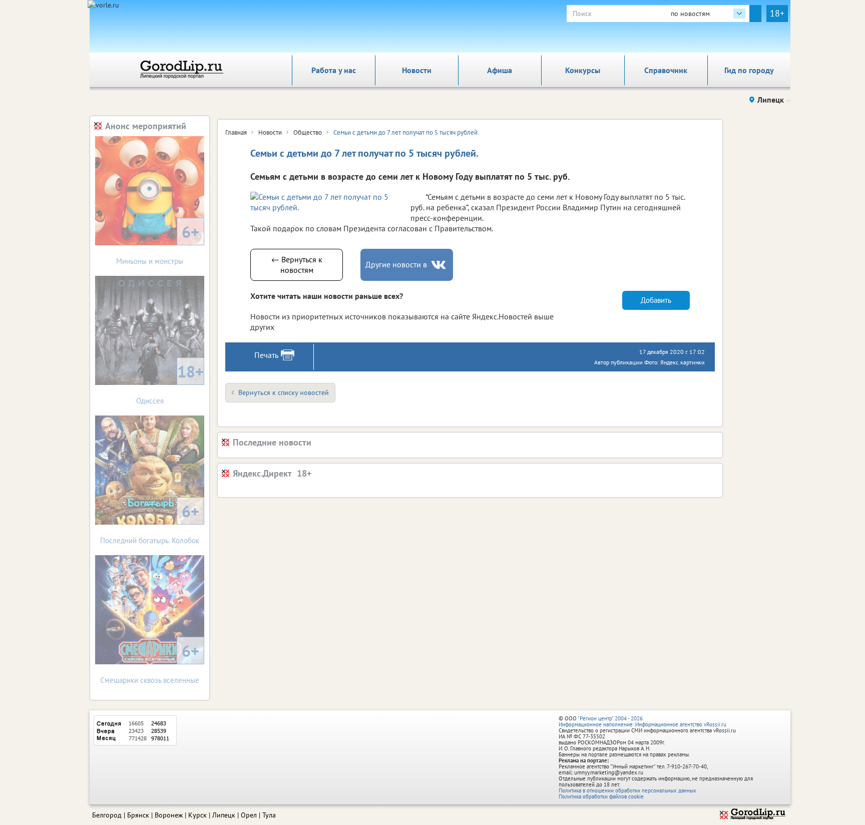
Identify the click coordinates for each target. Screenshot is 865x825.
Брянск (138, 814)
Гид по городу (749, 70)
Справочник (665, 70)
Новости (416, 70)
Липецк (223, 814)
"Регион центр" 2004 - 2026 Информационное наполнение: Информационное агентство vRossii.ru (642, 721)
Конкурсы (582, 70)
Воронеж (169, 814)
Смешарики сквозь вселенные (149, 662)
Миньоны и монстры (157, 243)
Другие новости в (396, 264)
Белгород (107, 814)
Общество (307, 132)
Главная (236, 132)
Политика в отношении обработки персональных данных (627, 790)
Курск (197, 814)
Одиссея (170, 383)
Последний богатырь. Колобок (149, 523)
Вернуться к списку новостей (283, 392)
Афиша (499, 70)
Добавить (656, 300)
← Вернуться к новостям (296, 264)
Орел (249, 814)
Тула (269, 814)
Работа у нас (333, 70)
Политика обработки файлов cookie (601, 796)
